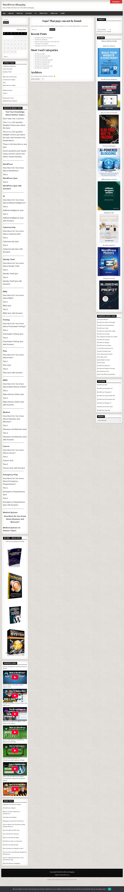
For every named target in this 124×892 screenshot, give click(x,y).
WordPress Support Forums (106, 368)
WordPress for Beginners (109, 79)
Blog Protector (61, 879)
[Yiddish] (111, 27)
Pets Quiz (7, 365)
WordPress (38, 54)
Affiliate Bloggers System (109, 179)
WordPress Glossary (103, 365)
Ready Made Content (103, 360)
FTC (36, 13)
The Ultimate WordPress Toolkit (107, 336)
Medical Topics (7, 90)
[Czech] (102, 22)
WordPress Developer (104, 345)
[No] (122, 889)
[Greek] (102, 25)
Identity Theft (7, 72)
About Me (11, 13)
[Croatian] (100, 22)
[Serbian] (104, 27)
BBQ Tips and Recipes (10, 77)
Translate (109, 31)
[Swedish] (107, 27)
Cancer (5, 93)
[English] (107, 22)
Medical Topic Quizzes (10, 101)
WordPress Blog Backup (10, 845)
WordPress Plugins (41, 64)
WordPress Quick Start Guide (106, 331)
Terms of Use (53, 13)
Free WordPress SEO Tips (11, 830)
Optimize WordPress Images (44, 37)
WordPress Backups (41, 62)
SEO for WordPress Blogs (11, 837)
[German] (100, 25)
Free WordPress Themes (11, 834)
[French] (98, 25)
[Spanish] (106, 27)
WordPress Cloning (41, 68)
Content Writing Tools (104, 351)
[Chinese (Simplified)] (98, 22)
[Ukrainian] (109, 27)
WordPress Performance (42, 66)
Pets (4, 82)
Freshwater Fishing (9, 79)
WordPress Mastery (109, 245)
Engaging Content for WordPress (45, 45)
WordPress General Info (42, 60)
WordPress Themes (103, 339)
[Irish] (107, 25)
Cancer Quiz (8, 460)
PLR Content (101, 362)
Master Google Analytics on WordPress (47, 41)
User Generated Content (104, 354)
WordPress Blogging (14, 4)
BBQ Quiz (7, 306)
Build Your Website (109, 46)
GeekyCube (74, 879)
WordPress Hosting (103, 334)
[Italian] (109, 25)
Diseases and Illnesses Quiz (15, 429)
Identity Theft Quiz (10, 274)
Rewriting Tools (102, 357)
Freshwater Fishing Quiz (13, 334)
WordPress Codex (102, 328)
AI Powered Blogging (109, 146)
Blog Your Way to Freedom (109, 112)
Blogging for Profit (109, 278)
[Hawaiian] (104, 25)
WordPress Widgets (41, 39)
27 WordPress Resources (105, 348)
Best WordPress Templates (11, 863)
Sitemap (62, 13)
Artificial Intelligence (9, 66)
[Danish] (104, 22)
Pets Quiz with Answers (13, 373)
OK (109, 889)
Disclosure (29, 13)
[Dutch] (106, 22)
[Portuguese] (102, 27)
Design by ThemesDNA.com (62, 875)
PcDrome (68, 879)
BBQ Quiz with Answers (13, 313)
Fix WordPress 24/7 (103, 371)
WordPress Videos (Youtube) (106, 322)
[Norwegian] (98, 27)
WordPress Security (41, 56)
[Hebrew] (106, 25)
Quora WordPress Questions (106, 374)
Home (4, 13)
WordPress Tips (40, 58)
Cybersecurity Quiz (11, 241)
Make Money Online (9, 85)
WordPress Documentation (105, 325)
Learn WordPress (102, 319)
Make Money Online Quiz (13, 394)
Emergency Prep (8, 98)
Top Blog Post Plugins (41, 43)
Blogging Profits (109, 212)
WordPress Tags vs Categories (12, 841)
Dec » (6, 56)
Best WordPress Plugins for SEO (13, 848)
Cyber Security (7, 69)
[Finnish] (111, 22)
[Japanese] (111, 25)
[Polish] (100, 27)
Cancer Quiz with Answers (14, 468)
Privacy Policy (43, 13)
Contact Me (19, 13)
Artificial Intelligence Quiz (13, 210)
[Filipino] (109, 22)
